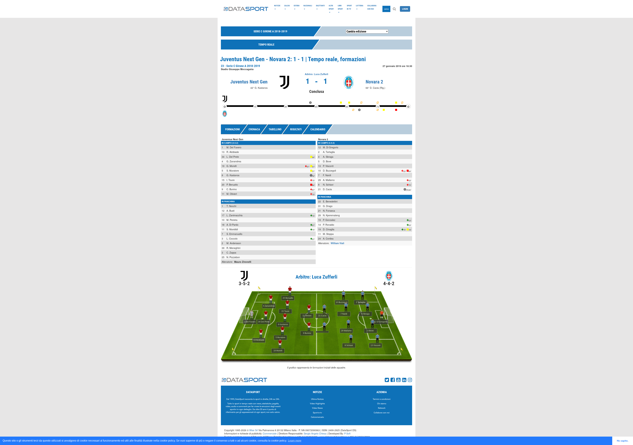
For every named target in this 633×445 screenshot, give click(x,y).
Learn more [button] (294, 440)
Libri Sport (340, 7)
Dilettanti (320, 5)
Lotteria (359, 5)
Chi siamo (381, 403)
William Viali (337, 243)
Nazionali (307, 5)
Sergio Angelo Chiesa (315, 433)
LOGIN (405, 9)
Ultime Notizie (317, 399)
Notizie (277, 5)
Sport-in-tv (317, 413)
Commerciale (270, 433)
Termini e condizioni (382, 399)
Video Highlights (317, 403)
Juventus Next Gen (249, 82)
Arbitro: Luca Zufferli (316, 74)
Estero (297, 5)
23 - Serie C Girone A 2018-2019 (240, 66)
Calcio (287, 5)
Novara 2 (374, 82)
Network (381, 408)
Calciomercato (317, 417)
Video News (317, 408)
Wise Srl (253, 430)
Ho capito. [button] (622, 440)
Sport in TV (349, 7)
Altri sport (331, 7)
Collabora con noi (372, 7)
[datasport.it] (245, 9)
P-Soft (347, 433)
